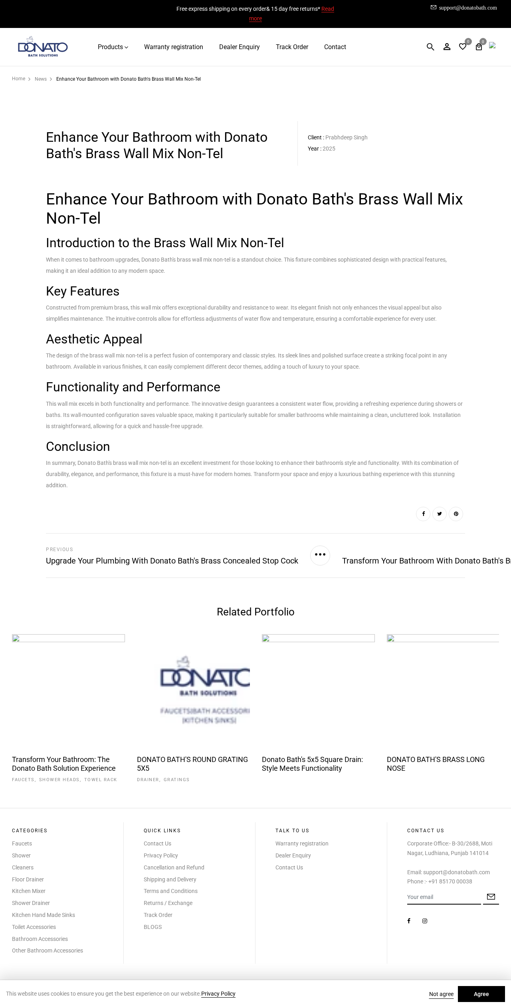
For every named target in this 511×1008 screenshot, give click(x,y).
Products (110, 47)
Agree (481, 994)
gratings (177, 779)
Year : (314, 148)
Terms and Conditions (171, 891)
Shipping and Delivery (170, 879)
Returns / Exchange (168, 903)
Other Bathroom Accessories (47, 950)
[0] (462, 47)
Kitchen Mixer (29, 891)
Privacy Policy (161, 855)
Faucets (22, 843)
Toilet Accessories (34, 927)
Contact (335, 47)
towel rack (100, 779)
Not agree (441, 994)
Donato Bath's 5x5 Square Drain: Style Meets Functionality (312, 763)
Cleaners (23, 867)
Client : (316, 137)
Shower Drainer (31, 903)
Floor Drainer (28, 879)
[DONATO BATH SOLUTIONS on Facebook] (408, 921)
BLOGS (153, 927)
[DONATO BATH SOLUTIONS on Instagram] (424, 921)
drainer (148, 779)
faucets (23, 779)
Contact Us (157, 843)
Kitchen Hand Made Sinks (43, 915)
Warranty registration (173, 47)
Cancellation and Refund (174, 867)
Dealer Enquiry (239, 47)
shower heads (59, 779)
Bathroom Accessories (40, 939)
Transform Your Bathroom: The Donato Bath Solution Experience (64, 763)
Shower (21, 855)
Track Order (292, 47)
